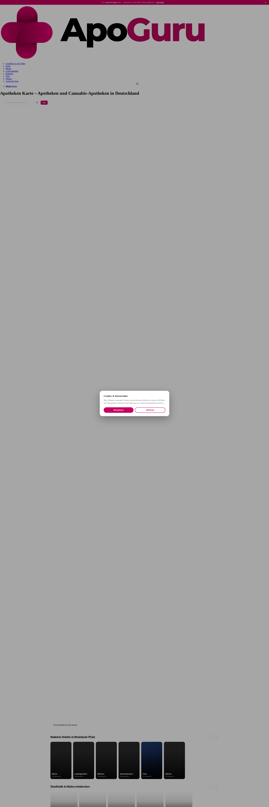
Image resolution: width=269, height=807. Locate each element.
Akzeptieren (118, 410)
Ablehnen (150, 410)
